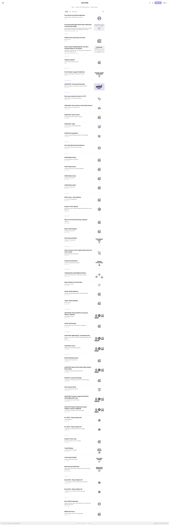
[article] (84, 18)
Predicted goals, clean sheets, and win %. (73, 17)
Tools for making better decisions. (72, 262)
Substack (155, 523)
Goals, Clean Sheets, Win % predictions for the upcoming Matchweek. (77, 469)
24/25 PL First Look (70, 439)
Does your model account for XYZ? (75, 96)
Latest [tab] (66, 11)
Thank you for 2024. (69, 284)
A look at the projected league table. (72, 125)
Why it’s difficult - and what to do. (72, 107)
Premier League (94, 7)
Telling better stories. (69, 316)
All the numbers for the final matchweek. (73, 513)
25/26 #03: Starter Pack (71, 115)
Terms (12, 523)
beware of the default (71, 206)
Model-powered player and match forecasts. (74, 73)
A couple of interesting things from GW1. (73, 370)
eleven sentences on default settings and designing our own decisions (78, 209)
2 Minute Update (69, 60)
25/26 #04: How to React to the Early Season (78, 105)
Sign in (165, 2)
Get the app (89, 523)
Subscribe (158, 2)
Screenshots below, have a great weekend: (74, 168)
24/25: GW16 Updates (71, 291)
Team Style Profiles (70, 457)
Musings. (66, 221)
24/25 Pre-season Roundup (73, 378)
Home (73, 7)
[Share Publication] (152, 2)
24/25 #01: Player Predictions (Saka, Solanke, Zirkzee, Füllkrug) (75, 407)
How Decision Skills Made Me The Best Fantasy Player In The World (76, 47)
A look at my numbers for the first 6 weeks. (74, 410)
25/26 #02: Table (69, 124)
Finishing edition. (68, 419)
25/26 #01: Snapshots (71, 133)
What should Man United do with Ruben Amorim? (75, 86)
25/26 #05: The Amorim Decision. (74, 84)
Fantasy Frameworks (71, 261)
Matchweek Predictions (71, 466)
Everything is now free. (69, 230)
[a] (99, 315)
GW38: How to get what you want (74, 37)
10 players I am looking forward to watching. (74, 428)
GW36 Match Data (70, 176)
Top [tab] (70, 11)
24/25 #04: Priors (69, 346)
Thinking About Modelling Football (75, 273)
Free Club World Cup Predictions (74, 145)
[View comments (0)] (75, 120)
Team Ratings (68, 448)
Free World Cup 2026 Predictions (74, 15)
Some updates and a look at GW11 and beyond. (75, 325)
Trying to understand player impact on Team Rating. (76, 135)
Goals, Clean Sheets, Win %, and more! (73, 147)
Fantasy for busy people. (70, 240)
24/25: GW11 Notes (70, 323)
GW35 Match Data (70, 185)
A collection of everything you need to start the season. (76, 379)
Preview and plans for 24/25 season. (72, 440)
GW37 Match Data (70, 166)
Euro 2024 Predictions (71, 501)
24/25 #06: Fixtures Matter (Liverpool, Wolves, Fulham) (76, 313)
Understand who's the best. (70, 450)
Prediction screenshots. (69, 177)
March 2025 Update (70, 229)
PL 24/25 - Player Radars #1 (72, 427)
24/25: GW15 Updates (71, 300)
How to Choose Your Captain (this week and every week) (78, 251)
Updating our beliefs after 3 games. (72, 347)
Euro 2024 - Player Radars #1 (73, 489)
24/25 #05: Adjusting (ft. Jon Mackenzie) (77, 335)
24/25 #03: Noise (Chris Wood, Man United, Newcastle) (77, 368)
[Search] (150, 2)
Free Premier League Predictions (74, 72)
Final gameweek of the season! (71, 159)
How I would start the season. (71, 389)
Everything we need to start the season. (73, 116)
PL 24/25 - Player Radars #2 (73, 417)
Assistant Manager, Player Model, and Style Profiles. (76, 293)
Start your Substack (82, 523)
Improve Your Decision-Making (82, 7)
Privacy (9, 523)
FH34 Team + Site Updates (72, 197)
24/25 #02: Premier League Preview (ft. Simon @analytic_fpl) (76, 397)
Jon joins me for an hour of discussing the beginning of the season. (77, 338)
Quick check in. (67, 302)
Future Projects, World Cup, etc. (71, 61)
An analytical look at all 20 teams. (72, 400)
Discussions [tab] (74, 11)
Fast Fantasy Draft (70, 387)
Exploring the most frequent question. (73, 98)
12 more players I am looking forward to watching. (76, 481)
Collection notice (17, 523)
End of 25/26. (67, 39)
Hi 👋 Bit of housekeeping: (70, 199)
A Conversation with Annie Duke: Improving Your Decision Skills (77, 25)
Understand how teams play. (70, 459)
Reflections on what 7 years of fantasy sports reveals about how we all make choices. (77, 51)
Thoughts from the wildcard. (70, 359)
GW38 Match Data (70, 157)
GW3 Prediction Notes (71, 358)
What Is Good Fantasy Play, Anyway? (75, 219)
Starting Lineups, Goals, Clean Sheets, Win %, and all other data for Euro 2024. (77, 503)
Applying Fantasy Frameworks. (71, 253)
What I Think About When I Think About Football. (75, 274)
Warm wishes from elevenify (73, 282)
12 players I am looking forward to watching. (74, 491)
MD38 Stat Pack (69, 511)
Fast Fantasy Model (70, 238)
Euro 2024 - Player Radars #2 (73, 480)
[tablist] (71, 11)
